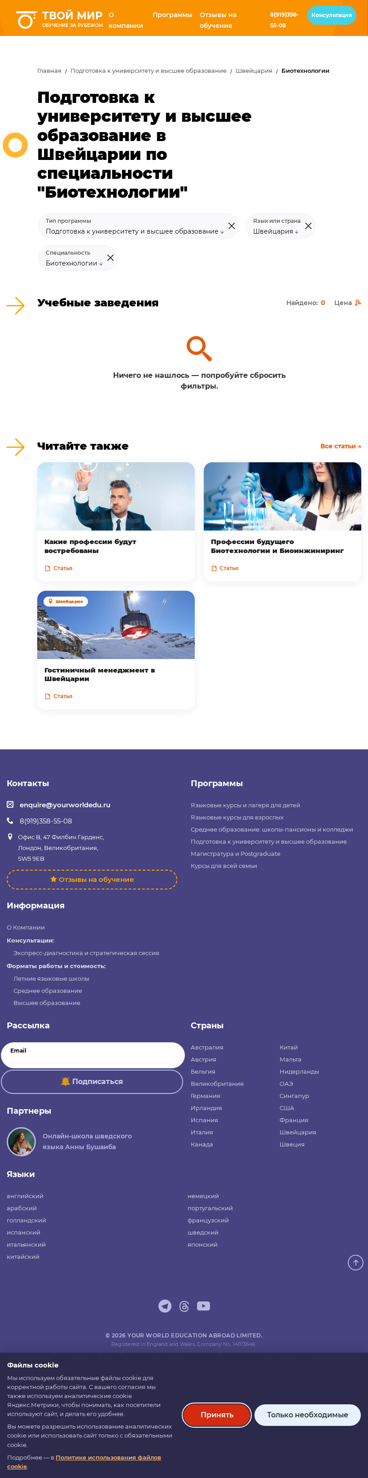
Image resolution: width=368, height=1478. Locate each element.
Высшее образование (46, 1002)
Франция (294, 1120)
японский (203, 1244)
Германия (205, 1095)
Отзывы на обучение (96, 879)
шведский (203, 1232)
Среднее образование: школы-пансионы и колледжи (272, 829)
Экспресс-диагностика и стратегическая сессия (86, 952)
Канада (202, 1144)
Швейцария (254, 70)
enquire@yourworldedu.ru (65, 805)
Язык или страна (277, 221)
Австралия (207, 1047)
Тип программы (68, 221)
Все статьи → (340, 446)
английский (25, 1195)
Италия (202, 1132)
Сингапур (294, 1095)
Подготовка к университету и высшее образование (148, 70)
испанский (23, 1232)
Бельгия (203, 1071)
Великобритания (217, 1083)
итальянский (26, 1244)
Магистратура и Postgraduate (235, 853)
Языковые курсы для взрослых (237, 817)
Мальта (291, 1059)
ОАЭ (286, 1083)
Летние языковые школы (51, 978)
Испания (204, 1120)
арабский (22, 1208)
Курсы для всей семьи (224, 865)
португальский (210, 1208)
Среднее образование (47, 990)
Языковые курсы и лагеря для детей (245, 805)
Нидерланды (299, 1071)
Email (18, 1051)
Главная (49, 70)
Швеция (292, 1144)
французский (208, 1220)
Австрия (203, 1059)
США (287, 1107)
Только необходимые (307, 1415)
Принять (217, 1415)
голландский (26, 1220)
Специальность (68, 253)
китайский (23, 1256)
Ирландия (206, 1107)
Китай (289, 1047)
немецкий (203, 1195)
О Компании (26, 927)
